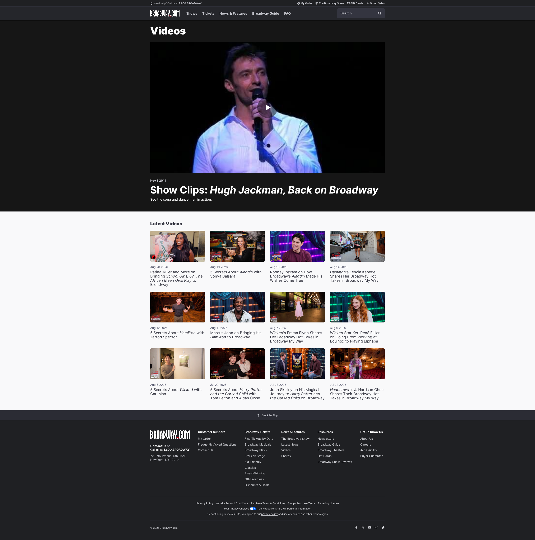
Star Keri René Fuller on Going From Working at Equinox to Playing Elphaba (355, 337)
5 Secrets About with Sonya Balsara (236, 274)
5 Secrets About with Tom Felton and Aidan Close (236, 393)
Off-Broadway (254, 479)
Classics (250, 467)
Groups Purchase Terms (301, 503)
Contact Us (158, 446)
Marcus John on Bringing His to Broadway (235, 335)
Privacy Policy (204, 503)
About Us (366, 438)
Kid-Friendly (253, 462)
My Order (306, 3)
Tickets (208, 13)
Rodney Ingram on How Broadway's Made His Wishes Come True (296, 276)
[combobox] (361, 13)
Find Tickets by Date (259, 438)
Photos (286, 456)
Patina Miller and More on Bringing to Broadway (176, 278)
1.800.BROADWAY (178, 3)
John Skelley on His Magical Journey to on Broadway (297, 393)
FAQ (287, 13)
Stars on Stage (255, 456)
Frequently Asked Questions (217, 444)
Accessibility (368, 450)
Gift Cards (356, 3)
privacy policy (269, 514)
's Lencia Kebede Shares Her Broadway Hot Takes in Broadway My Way (354, 276)
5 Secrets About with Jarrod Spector (177, 335)
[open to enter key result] (380, 13)
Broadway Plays (256, 450)
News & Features (233, 13)
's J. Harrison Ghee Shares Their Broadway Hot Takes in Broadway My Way (356, 393)
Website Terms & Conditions (232, 503)
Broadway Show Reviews (335, 462)
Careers (365, 444)
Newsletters (326, 438)
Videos (285, 450)
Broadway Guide (265, 13)
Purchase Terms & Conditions (268, 503)
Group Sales (377, 3)
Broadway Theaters (331, 450)
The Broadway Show (331, 3)
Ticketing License (328, 503)
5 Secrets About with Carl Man (176, 391)
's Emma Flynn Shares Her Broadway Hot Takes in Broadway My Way (296, 337)
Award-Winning (255, 473)
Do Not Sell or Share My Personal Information (285, 508)
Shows (191, 13)
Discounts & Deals (257, 485)
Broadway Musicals (258, 444)
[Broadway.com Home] (165, 13)
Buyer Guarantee (371, 456)
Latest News (289, 444)
